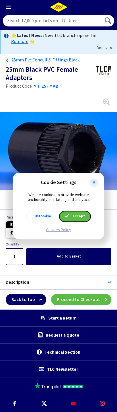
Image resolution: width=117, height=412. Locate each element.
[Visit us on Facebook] (14, 403)
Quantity (12, 244)
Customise (41, 216)
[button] (94, 182)
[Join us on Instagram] (102, 403)
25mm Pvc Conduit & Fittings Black (45, 60)
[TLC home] (58, 7)
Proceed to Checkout (78, 299)
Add (69, 256)
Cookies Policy (58, 230)
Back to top (23, 299)
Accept (78, 216)
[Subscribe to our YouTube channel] (73, 403)
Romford (19, 41)
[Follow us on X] (43, 403)
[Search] (108, 20)
